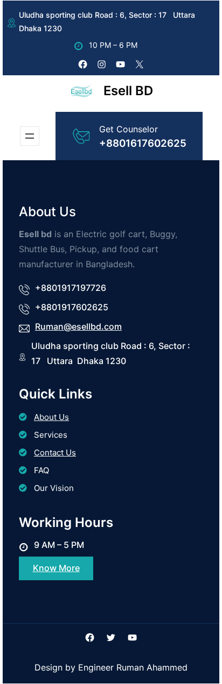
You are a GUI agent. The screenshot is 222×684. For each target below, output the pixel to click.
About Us (51, 417)
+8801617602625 (142, 143)
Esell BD (128, 90)
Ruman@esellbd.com (78, 326)
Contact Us (55, 452)
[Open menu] (29, 136)
